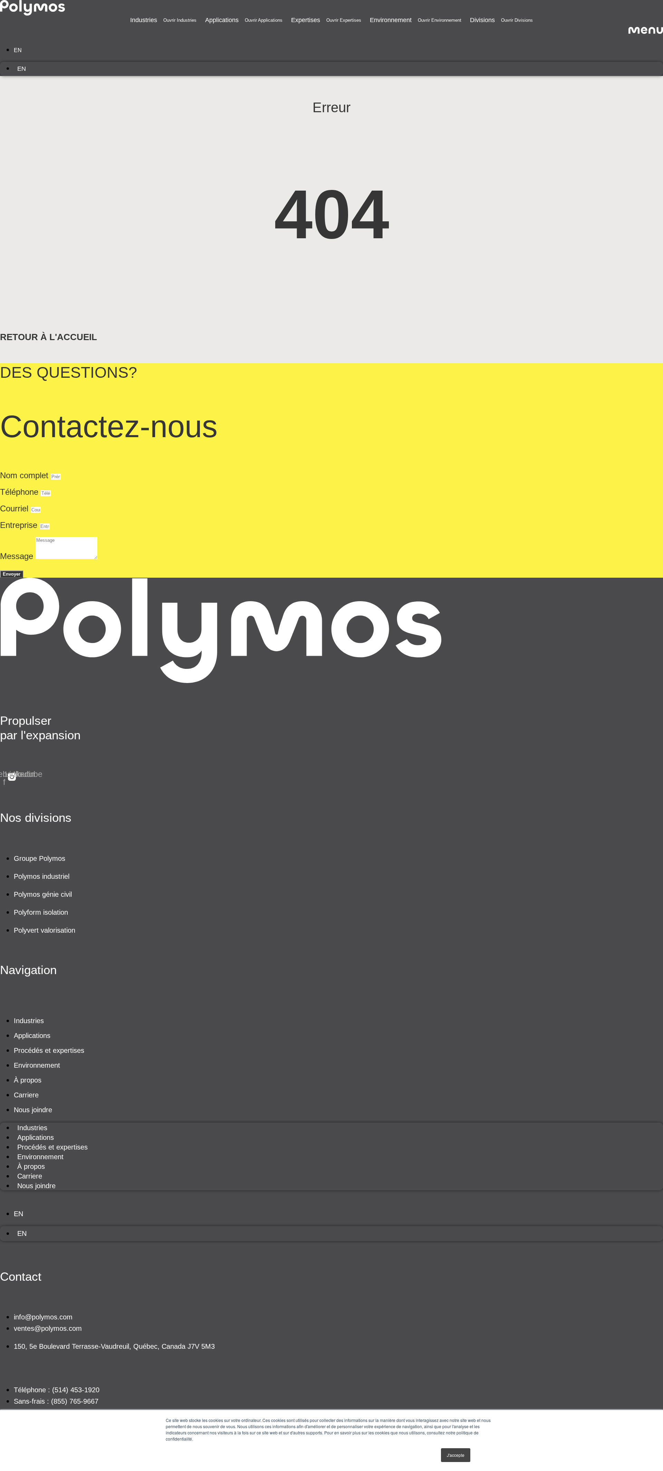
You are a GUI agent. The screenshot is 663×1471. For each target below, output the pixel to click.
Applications (32, 1035)
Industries (29, 1021)
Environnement (37, 1065)
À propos (27, 1080)
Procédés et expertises (49, 1050)
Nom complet (25, 475)
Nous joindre (33, 1110)
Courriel (15, 508)
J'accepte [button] (455, 1455)
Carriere (26, 1095)
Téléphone (20, 492)
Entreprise (20, 525)
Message (18, 556)
